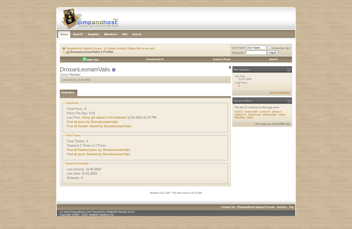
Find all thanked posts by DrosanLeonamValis (98, 150)
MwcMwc (239, 117)
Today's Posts (222, 59)
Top (291, 207)
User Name (238, 47)
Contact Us (228, 207)
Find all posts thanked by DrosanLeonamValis (98, 154)
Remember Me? (281, 48)
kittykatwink (270, 114)
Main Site (92, 59)
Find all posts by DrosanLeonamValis (92, 122)
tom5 (250, 117)
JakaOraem (254, 114)
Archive (282, 207)
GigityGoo (240, 114)
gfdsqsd (276, 111)
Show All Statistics (280, 92)
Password (238, 52)
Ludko (281, 114)
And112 (238, 111)
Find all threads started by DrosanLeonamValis (99, 126)
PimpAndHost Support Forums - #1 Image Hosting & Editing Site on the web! (111, 48)
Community (153, 59)
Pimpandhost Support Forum (256, 207)
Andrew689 (251, 111)
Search (273, 59)
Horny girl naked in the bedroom (104, 117)
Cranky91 (265, 111)
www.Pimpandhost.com (77, 211)
